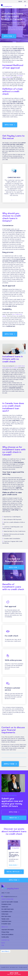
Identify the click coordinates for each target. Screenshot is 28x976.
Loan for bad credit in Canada (9, 902)
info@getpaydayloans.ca (10, 896)
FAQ (2, 945)
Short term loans (6, 916)
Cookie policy (5, 937)
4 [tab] (16, 200)
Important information (7, 929)
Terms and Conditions (7, 934)
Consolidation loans (6, 911)
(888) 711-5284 (5, 893)
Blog (20, 1)
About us (14, 573)
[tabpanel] (14, 181)
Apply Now (14, 973)
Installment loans (6, 921)
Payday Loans (5, 919)
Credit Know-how (7, 899)
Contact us (5, 940)
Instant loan (4, 906)
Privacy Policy (5, 932)
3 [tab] (15, 200)
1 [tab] (12, 200)
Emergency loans (6, 904)
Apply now (9, 125)
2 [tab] (13, 200)
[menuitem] (25, 1)
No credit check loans (7, 909)
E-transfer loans (6, 923)
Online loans (4, 914)
